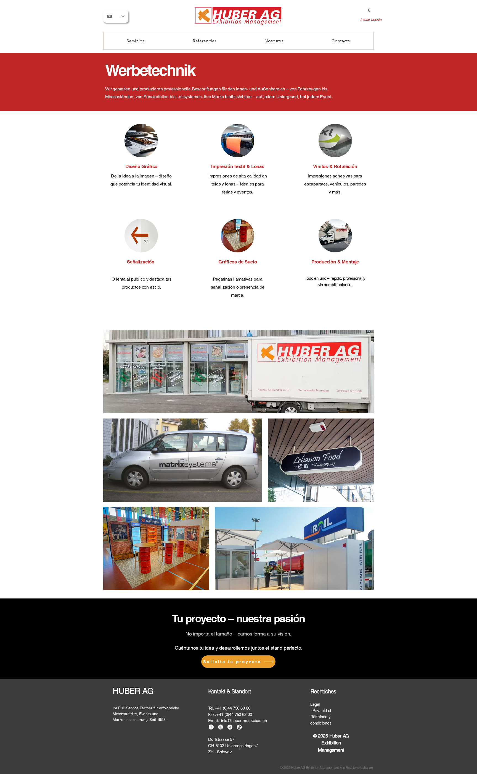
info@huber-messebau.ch (244, 720)
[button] (369, 8)
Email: (214, 720)
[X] (230, 727)
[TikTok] (239, 727)
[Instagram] (221, 727)
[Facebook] (211, 727)
